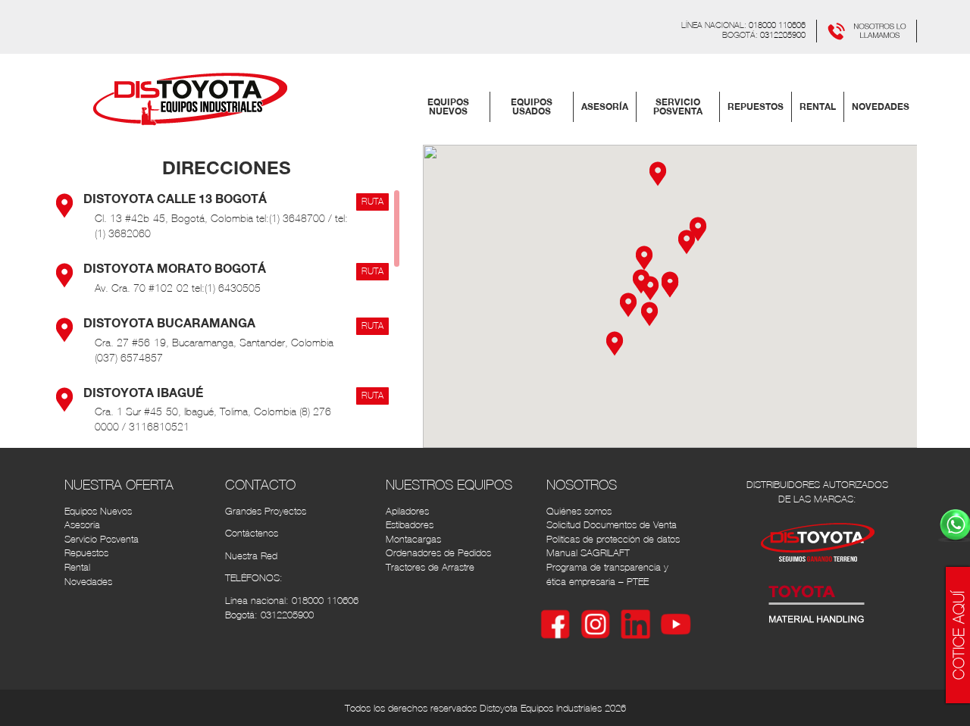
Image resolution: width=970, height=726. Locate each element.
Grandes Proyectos (265, 511)
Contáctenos (251, 533)
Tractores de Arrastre (430, 567)
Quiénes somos (579, 511)
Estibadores (409, 524)
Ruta (372, 201)
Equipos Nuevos (98, 511)
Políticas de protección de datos (613, 539)
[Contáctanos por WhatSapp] (866, 29)
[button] (686, 241)
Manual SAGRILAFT (588, 553)
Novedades (88, 581)
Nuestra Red (251, 556)
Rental (77, 567)
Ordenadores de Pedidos (438, 553)
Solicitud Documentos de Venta (611, 524)
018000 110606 (777, 25)
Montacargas (413, 539)
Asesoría (82, 524)
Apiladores (407, 511)
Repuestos (86, 553)
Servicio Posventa (101, 539)
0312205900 (783, 34)
